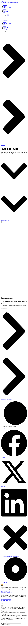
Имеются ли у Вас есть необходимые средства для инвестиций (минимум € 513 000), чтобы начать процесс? (13, 609)
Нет (6, 611)
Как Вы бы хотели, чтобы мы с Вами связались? (12, 616)
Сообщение (4, 623)
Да (3, 611)
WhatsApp (3, 619)
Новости (5, 11)
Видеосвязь (10, 619)
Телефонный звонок (18, 618)
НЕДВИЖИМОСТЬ (8, 7)
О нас (4, 10)
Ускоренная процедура (21, 615)
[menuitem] (4, 13)
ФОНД (5, 6)
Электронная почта (7, 618)
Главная (5, 5)
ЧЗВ (4, 9)
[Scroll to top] (2, 585)
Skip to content (4, 1)
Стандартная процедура (8, 615)
